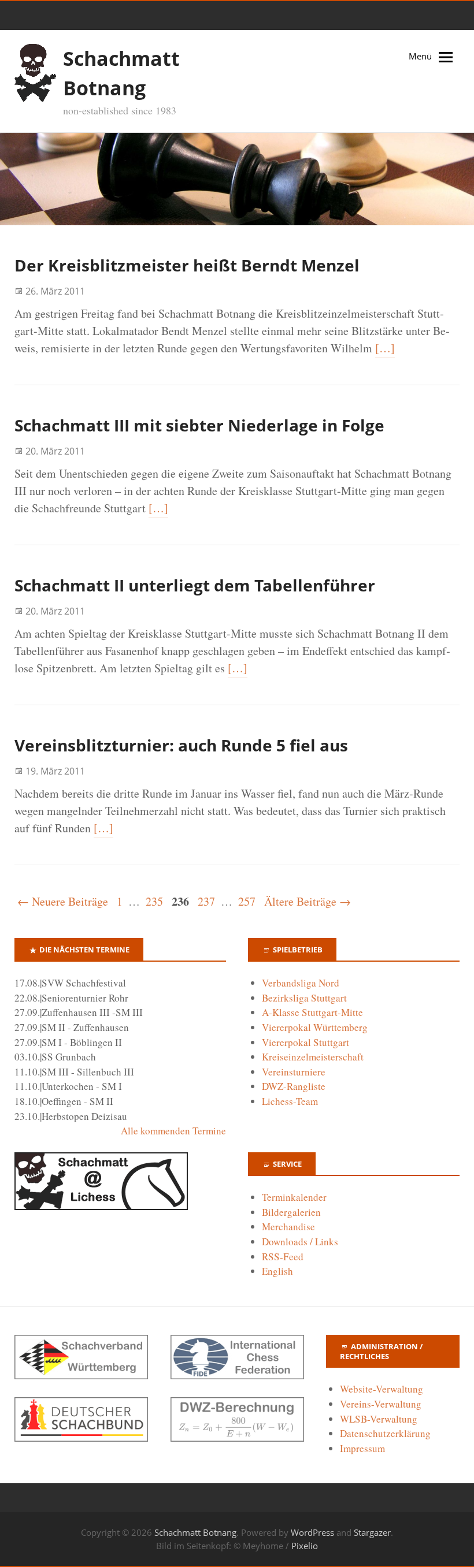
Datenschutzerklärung (385, 1433)
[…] (385, 348)
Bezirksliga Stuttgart (304, 997)
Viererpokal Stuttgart (305, 1042)
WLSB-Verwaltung (378, 1418)
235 (154, 901)
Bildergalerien (291, 1212)
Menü (420, 56)
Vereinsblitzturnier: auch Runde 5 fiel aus (181, 745)
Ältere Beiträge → (307, 901)
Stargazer (372, 1532)
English (277, 1271)
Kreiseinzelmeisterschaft (313, 1056)
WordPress (312, 1532)
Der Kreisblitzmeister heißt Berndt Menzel (187, 265)
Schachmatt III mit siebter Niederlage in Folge (199, 425)
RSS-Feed (282, 1256)
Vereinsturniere (293, 1071)
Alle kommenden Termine (173, 1130)
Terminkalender (294, 1197)
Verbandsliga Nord (300, 982)
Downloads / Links (300, 1241)
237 (206, 901)
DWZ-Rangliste (293, 1086)
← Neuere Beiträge (62, 901)
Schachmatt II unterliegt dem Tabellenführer (194, 585)
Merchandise (288, 1226)
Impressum (362, 1448)
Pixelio (304, 1545)
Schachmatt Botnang (195, 1532)
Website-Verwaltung (381, 1388)
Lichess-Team (290, 1101)
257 (246, 901)
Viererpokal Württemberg (315, 1027)
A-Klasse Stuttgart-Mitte (312, 1012)
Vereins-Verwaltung (380, 1403)
